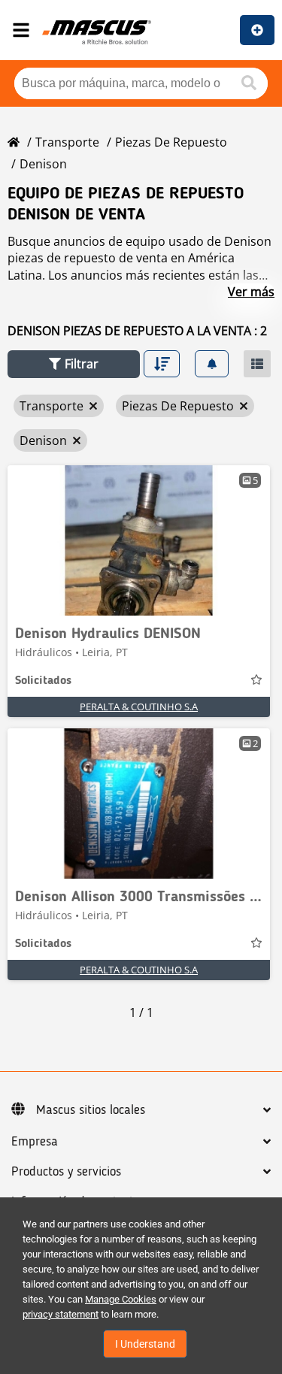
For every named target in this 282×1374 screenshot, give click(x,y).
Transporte (67, 142)
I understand (145, 1344)
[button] (74, 364)
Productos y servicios (66, 1172)
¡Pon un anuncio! (257, 30)
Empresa (34, 1142)
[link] (139, 540)
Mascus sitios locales (90, 1110)
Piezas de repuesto (171, 142)
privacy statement (61, 1314)
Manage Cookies (120, 1299)
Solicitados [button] (43, 681)
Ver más (251, 291)
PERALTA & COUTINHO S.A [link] (139, 706)
